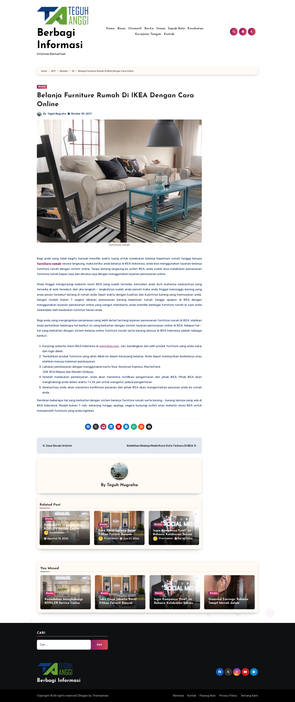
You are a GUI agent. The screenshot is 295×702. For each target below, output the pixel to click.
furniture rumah (49, 263)
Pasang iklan (208, 695)
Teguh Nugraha (56, 113)
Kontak (169, 34)
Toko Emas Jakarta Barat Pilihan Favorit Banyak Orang (117, 534)
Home (110, 28)
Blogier (83, 695)
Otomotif (135, 28)
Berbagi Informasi (58, 680)
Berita (148, 28)
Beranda (178, 695)
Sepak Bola (176, 28)
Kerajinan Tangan (148, 34)
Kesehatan (195, 28)
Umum (160, 28)
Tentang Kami (249, 695)
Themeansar (100, 695)
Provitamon (57, 532)
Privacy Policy (228, 695)
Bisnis (121, 28)
